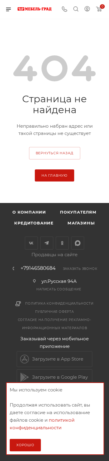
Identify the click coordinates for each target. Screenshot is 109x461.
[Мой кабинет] (87, 9)
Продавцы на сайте (54, 254)
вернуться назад (55, 153)
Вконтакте (31, 243)
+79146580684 (38, 268)
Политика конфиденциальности (59, 304)
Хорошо (25, 445)
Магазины (81, 223)
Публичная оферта (54, 312)
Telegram (46, 243)
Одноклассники (62, 243)
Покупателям (78, 212)
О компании (29, 212)
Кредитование (34, 223)
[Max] (77, 243)
